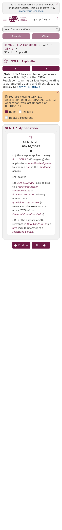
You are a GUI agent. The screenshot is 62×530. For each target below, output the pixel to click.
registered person (28, 187)
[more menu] (58, 19)
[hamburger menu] (4, 19)
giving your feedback (31, 11)
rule (28, 167)
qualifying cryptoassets (25, 202)
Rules (12, 111)
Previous (23, 245)
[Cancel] (58, 92)
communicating (21, 190)
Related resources (21, 117)
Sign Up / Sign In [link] (41, 19)
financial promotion (23, 194)
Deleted (28, 111)
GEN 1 (9, 48)
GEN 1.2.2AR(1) (26, 182)
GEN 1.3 (23, 159)
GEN (45, 44)
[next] (46, 68)
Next (38, 245)
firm (14, 159)
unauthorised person (40, 163)
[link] (18, 19)
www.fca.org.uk (29, 86)
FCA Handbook (27, 44)
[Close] (57, 4)
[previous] (16, 68)
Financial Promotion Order (27, 214)
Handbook (45, 167)
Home (8, 44)
